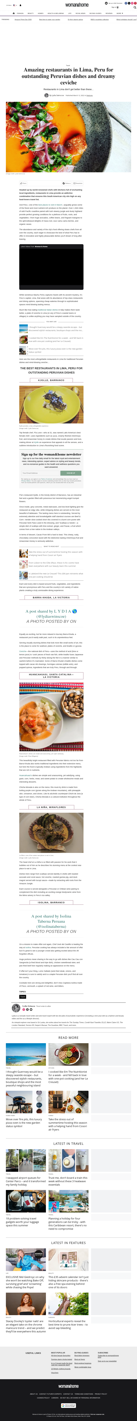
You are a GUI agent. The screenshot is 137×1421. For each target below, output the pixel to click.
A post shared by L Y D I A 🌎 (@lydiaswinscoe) (51, 613)
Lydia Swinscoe (58, 95)
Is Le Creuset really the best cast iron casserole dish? (61, 1364)
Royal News (80, 13)
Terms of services (47, 479)
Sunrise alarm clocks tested (61, 1359)
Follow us (68, 183)
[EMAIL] (31, 1009)
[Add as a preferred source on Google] (68, 1405)
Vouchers (54, 1373)
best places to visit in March (50, 205)
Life (69, 13)
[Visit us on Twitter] (129, 3)
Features (89, 95)
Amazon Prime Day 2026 (23, 19)
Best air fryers (79, 1359)
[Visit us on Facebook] (126, 3)
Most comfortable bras (82, 1367)
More (119, 13)
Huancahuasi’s (25, 775)
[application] (51, 267)
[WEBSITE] (28, 1009)
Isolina (28, 947)
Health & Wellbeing (56, 13)
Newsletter (79, 183)
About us (34, 1394)
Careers (54, 1398)
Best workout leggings (82, 1363)
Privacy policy (101, 1394)
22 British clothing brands (60, 1369)
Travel (68, 65)
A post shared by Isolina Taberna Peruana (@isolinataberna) (51, 921)
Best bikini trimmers (81, 1355)
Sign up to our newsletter (107, 1361)
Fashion (20, 13)
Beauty (31, 13)
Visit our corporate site (97, 1414)
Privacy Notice (26, 481)
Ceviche (22, 651)
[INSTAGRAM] (24, 1009)
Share (24, 183)
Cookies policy (43, 1398)
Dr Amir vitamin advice (75, 19)
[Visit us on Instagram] (132, 3)
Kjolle (36, 442)
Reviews (109, 13)
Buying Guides (95, 13)
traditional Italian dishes (48, 310)
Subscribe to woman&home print (108, 1356)
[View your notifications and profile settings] (20, 5)
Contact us (68, 1394)
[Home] (14, 13)
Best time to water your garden (49, 19)
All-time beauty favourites (60, 1355)
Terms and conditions (84, 1394)
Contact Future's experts (50, 1394)
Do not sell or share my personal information (80, 1398)
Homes (40, 13)
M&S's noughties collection (100, 19)
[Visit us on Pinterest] (135, 3)
